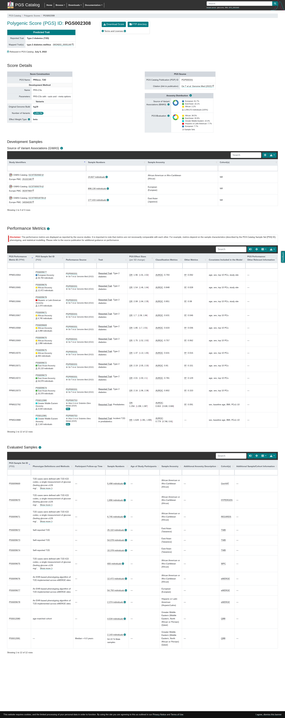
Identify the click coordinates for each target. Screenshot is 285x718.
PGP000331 (187, 80)
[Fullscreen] (265, 155)
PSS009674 (41, 388)
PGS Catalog (15, 15)
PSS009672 (41, 363)
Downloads (74, 5)
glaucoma (220, 7)
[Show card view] (250, 249)
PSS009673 (41, 375)
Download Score (115, 24)
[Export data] (272, 155)
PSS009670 (41, 337)
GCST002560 (34, 175)
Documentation (93, 5)
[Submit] (275, 3)
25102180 (27, 179)
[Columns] (264, 249)
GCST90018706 (36, 198)
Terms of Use (177, 714)
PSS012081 (41, 415)
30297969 (27, 191)
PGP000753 (71, 400)
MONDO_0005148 (62, 44)
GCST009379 (34, 186)
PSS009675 (41, 350)
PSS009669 (41, 325)
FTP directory (139, 24)
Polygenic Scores (32, 15)
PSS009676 (41, 285)
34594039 (27, 202)
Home (49, 5)
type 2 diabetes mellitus (39, 44)
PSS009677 (41, 272)
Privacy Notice (159, 714)
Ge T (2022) (197, 86)
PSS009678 (41, 297)
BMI (226, 7)
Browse (59, 5)
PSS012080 (41, 400)
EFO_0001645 (234, 7)
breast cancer (211, 7)
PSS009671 (41, 312)
